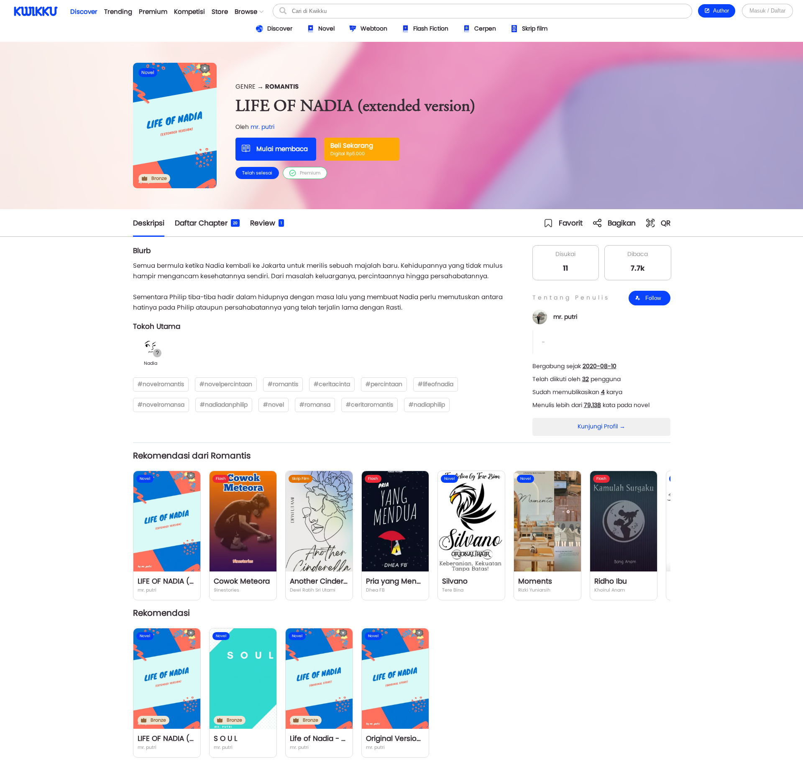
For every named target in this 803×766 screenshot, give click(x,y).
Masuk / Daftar (767, 11)
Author (719, 11)
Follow (652, 298)
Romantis (282, 86)
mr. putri (262, 127)
